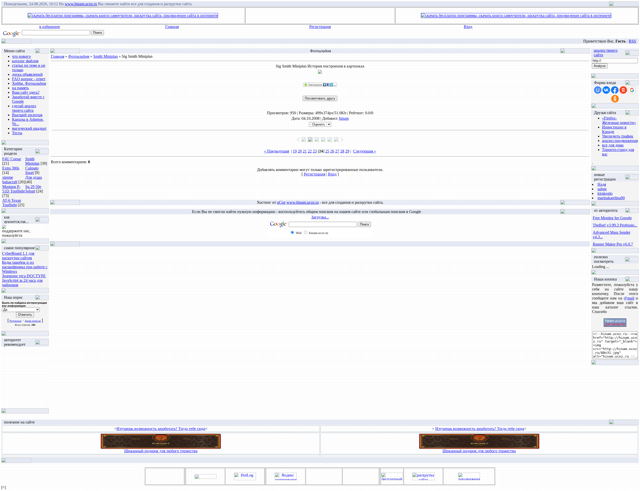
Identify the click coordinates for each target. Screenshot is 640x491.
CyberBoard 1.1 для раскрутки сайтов (18, 255)
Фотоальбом (78, 56)
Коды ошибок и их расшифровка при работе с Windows (25, 267)
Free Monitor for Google (612, 218)
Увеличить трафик (617, 136)
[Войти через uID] (598, 90)
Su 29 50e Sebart (33, 188)
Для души (33, 177)
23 (315, 151)
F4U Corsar (11, 159)
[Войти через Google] (632, 90)
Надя (602, 184)
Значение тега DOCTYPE (24, 276)
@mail (629, 298)
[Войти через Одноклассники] (615, 98)
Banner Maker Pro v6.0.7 (613, 244)
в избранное (49, 26)
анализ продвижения (620, 140)
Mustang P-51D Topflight (13, 188)
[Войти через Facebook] (614, 90)
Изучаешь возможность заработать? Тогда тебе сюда (160, 428)
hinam (344, 118)
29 (347, 151)
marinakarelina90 (611, 198)
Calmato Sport (31, 170)
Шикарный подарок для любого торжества (161, 451)
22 (310, 151)
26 (332, 151)
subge (602, 189)
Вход (468, 26)
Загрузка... (320, 217)
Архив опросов (33, 321)
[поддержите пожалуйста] (4, 227)
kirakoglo (605, 193)
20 (300, 151)
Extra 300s (10, 168)
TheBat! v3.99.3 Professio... (615, 225)
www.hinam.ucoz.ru (81, 4)
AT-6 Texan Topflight (11, 202)
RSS (632, 41)
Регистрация (320, 26)
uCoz (281, 202)
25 (327, 151)
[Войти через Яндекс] (623, 90)
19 (295, 151)
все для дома (613, 145)
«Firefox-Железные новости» (619, 120)
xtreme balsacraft (9, 179)
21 (305, 151)
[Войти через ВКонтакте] (606, 90)
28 (342, 151)
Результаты (16, 321)
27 (337, 151)
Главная (172, 26)
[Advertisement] (320, 15)
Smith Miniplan (32, 161)
